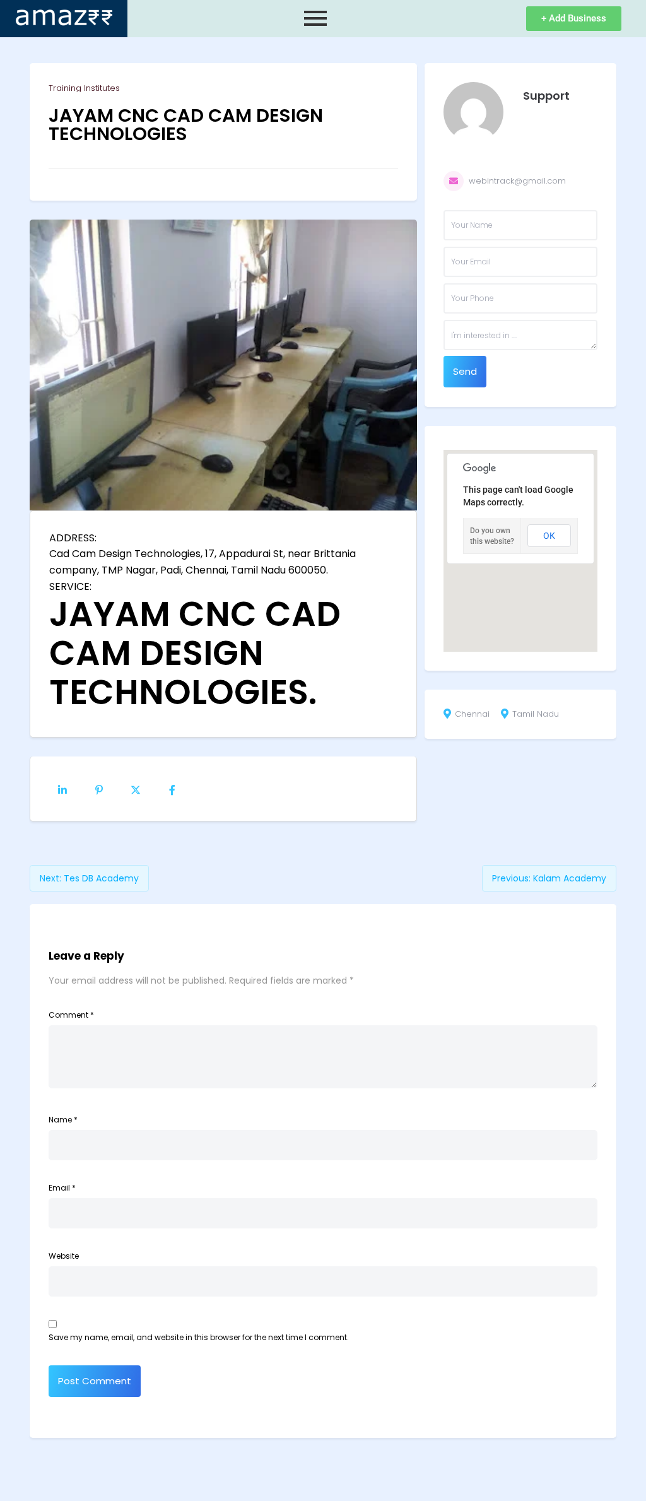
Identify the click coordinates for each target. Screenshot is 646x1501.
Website (64, 1256)
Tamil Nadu (535, 714)
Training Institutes (84, 88)
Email (62, 1187)
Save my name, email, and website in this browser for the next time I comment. (199, 1337)
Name (63, 1119)
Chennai (472, 714)
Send (465, 371)
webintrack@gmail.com (517, 181)
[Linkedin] (62, 788)
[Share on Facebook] (172, 788)
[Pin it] (99, 788)
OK (549, 536)
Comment (71, 1014)
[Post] (135, 788)
